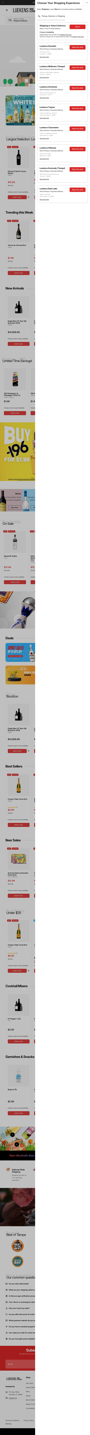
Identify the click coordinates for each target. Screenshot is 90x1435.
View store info (44, 57)
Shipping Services (65, 35)
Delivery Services (78, 36)
